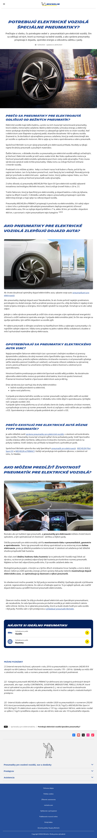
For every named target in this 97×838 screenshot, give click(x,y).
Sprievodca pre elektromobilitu (23, 727)
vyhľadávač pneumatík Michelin (60, 609)
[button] (48, 632)
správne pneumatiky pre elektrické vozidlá (45, 434)
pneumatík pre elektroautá (63, 448)
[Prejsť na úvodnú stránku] (50, 4)
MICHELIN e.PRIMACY (25, 451)
